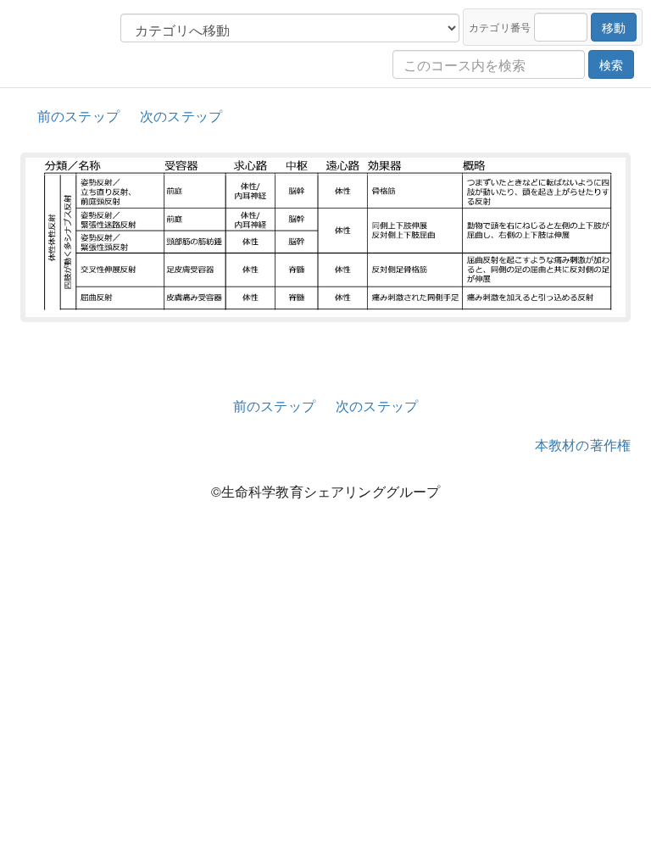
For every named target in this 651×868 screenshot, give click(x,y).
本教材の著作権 (583, 444)
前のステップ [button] (78, 115)
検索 (611, 64)
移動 (614, 27)
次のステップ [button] (181, 115)
